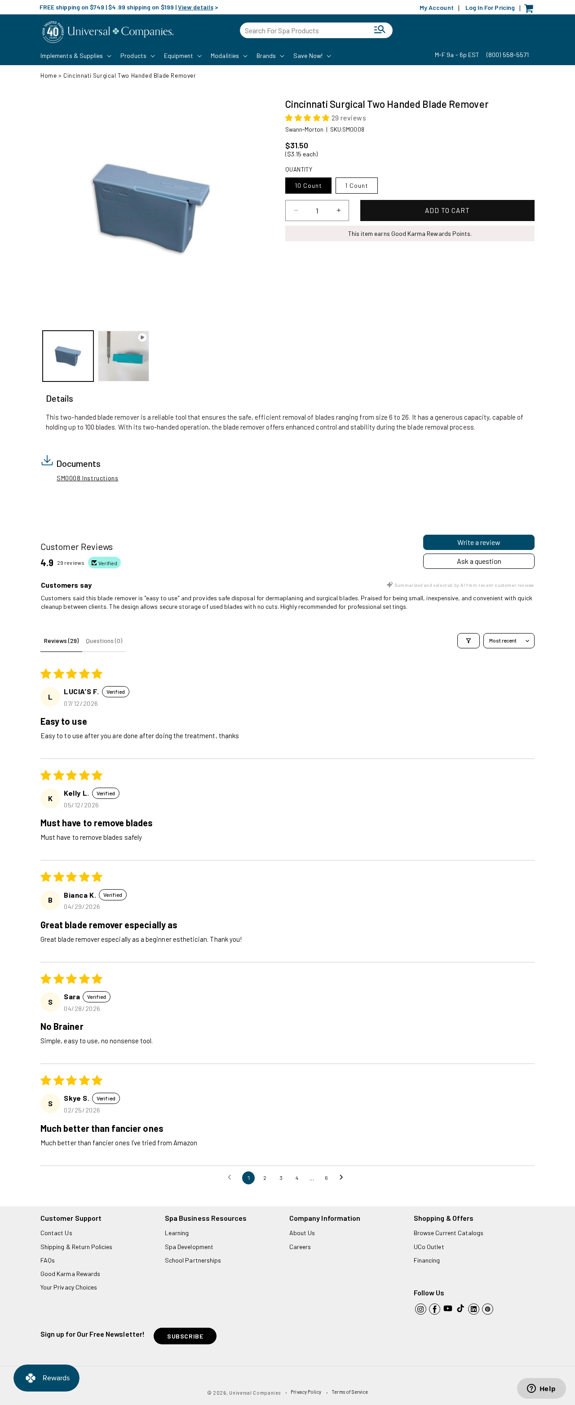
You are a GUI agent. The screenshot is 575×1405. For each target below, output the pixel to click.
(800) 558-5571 (508, 54)
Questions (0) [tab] (104, 640)
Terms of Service (350, 1392)
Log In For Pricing (490, 7)
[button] (75, 55)
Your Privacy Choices (68, 1287)
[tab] (59, 398)
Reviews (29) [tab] (61, 640)
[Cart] (530, 10)
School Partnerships (193, 1260)
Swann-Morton (304, 129)
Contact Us (56, 1233)
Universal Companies (254, 1393)
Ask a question (479, 561)
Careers (300, 1246)
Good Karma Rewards (70, 1273)
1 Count (356, 185)
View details (195, 7)
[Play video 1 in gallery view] (123, 356)
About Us (302, 1233)
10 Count (308, 185)
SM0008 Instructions (87, 478)
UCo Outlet (429, 1246)
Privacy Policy (306, 1392)
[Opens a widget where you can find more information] (541, 1389)
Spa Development (189, 1246)
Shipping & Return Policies (76, 1246)
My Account (437, 7)
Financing (427, 1260)
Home (48, 75)
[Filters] (468, 640)
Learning (177, 1233)
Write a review (478, 542)
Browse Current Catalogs (448, 1233)
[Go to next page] (343, 1177)
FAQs (47, 1260)
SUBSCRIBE (185, 1336)
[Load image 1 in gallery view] (68, 356)
